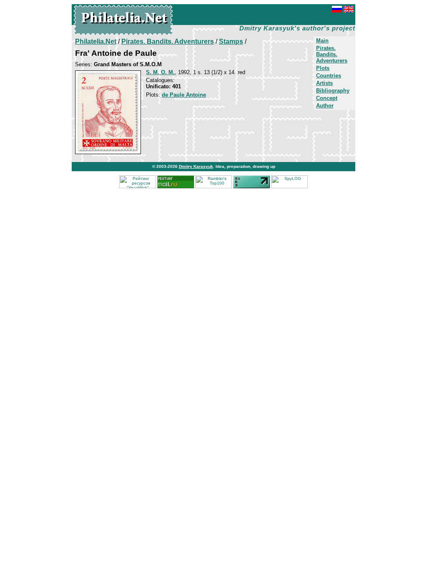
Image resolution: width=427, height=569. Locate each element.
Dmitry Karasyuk (196, 166)
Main (322, 40)
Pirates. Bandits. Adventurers (331, 54)
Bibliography (332, 90)
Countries (328, 75)
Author (325, 105)
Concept (326, 98)
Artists (324, 83)
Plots (322, 68)
